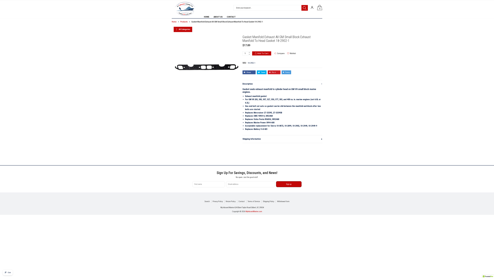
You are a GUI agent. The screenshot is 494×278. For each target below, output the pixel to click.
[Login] (312, 7)
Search (207, 201)
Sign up (289, 184)
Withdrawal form (283, 201)
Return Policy (231, 201)
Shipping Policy (268, 201)
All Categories (184, 29)
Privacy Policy (218, 201)
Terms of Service (254, 201)
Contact (242, 201)
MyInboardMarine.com (254, 211)
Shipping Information (282, 139)
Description (282, 83)
